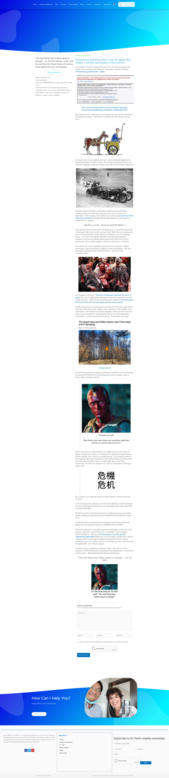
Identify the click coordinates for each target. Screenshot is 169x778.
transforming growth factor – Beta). (90, 72)
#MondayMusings (49, 83)
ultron (44, 95)
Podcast (88, 4)
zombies (56, 95)
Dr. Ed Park (61, 90)
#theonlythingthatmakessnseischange (53, 88)
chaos (49, 90)
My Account (63, 753)
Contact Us (97, 4)
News (66, 83)
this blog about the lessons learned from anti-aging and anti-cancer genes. (104, 301)
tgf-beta (64, 93)
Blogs (82, 4)
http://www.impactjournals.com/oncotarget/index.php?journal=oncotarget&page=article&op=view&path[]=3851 (105, 108)
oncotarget (40, 93)
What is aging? (73, 4)
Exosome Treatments (45, 4)
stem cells (48, 93)
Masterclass (107, 4)
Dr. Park (63, 4)
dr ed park (59, 83)
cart (45, 90)
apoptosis (39, 90)
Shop (56, 4)
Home (35, 4)
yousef (50, 95)
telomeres (56, 93)
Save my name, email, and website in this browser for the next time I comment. (103, 642)
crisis (54, 90)
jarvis (68, 90)
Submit (146, 763)
